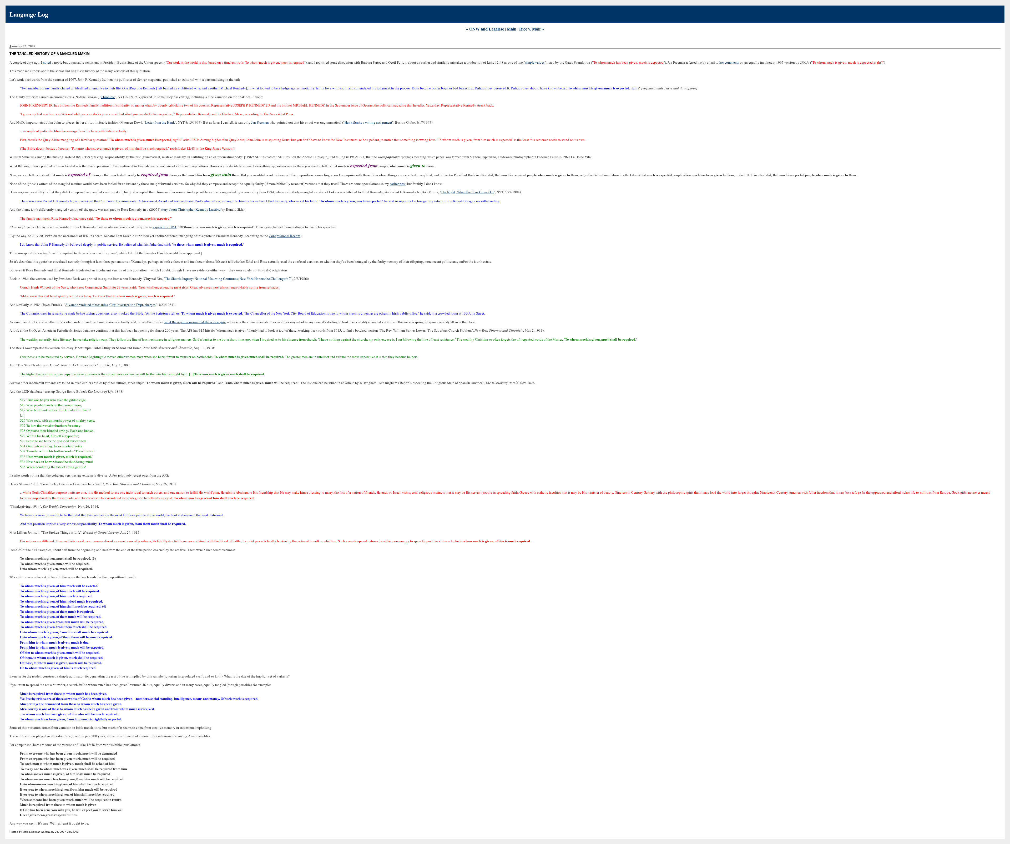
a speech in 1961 (164, 227)
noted (47, 62)
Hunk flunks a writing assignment (368, 122)
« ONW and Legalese (485, 29)
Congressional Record (284, 235)
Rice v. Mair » (531, 29)
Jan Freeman (260, 122)
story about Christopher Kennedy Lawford (190, 209)
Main (511, 29)
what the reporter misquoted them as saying (195, 322)
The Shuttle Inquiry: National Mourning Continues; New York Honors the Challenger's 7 (228, 278)
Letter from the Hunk (160, 122)
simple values (534, 62)
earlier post (398, 183)
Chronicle (108, 96)
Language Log (28, 14)
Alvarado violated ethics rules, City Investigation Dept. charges (110, 304)
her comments (729, 62)
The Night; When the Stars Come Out (467, 192)
